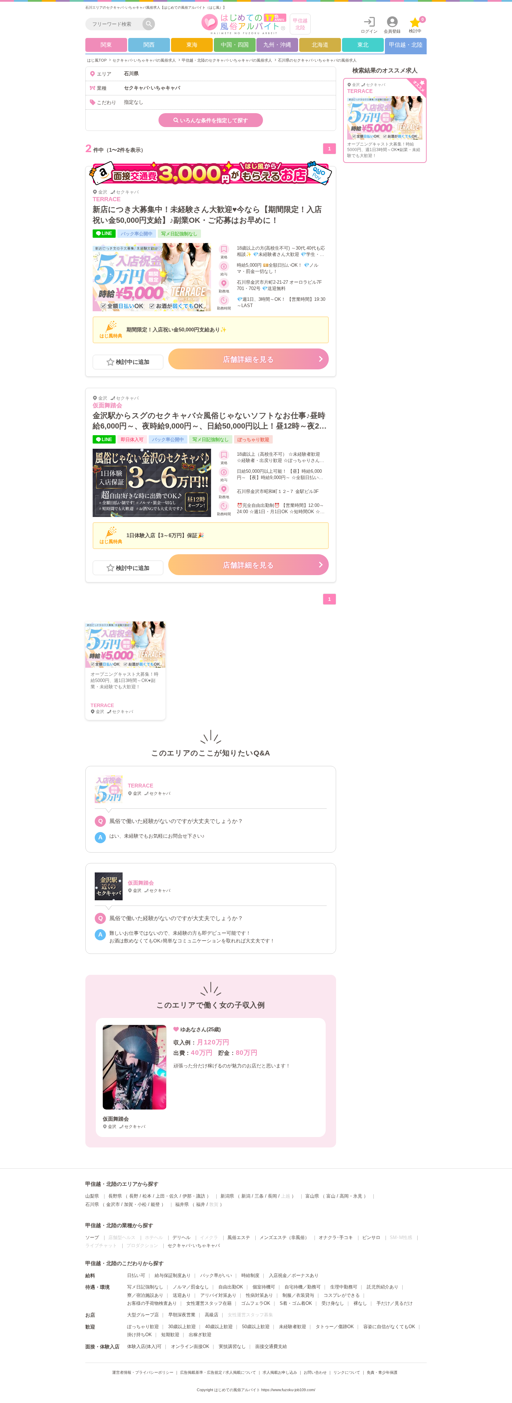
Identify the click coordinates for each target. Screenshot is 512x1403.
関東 (106, 45)
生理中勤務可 (343, 1287)
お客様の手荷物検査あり (152, 1303)
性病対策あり (259, 1295)
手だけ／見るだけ (395, 1303)
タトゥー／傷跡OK (335, 1326)
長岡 (272, 1196)
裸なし (360, 1303)
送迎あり (182, 1295)
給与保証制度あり (173, 1275)
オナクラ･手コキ (336, 1237)
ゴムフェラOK (255, 1303)
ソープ (92, 1237)
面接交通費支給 (271, 1346)
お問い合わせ (315, 1372)
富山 (330, 1196)
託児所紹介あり (382, 1287)
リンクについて (346, 1372)
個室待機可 (264, 1287)
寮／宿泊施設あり (145, 1295)
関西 (149, 45)
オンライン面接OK (190, 1346)
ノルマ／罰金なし (191, 1287)
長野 (133, 1196)
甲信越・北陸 (405, 45)
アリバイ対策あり (218, 1295)
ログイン (369, 31)
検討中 (416, 25)
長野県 (115, 1196)
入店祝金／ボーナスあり (294, 1275)
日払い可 (136, 1275)
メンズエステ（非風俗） (284, 1237)
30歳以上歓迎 (182, 1326)
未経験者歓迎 (292, 1326)
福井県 (182, 1204)
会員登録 (392, 31)
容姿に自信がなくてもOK (389, 1326)
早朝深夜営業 (181, 1314)
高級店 (211, 1314)
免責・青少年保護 (382, 1372)
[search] (115, 24)
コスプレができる (342, 1295)
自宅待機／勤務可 (303, 1287)
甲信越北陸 (300, 24)
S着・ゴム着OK (296, 1303)
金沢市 (113, 1204)
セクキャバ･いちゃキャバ (194, 1245)
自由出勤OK (230, 1287)
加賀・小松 (135, 1204)
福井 (200, 1204)
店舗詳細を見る (248, 359)
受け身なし (332, 1303)
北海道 (320, 45)
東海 (191, 45)
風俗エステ (238, 1237)
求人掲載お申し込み (280, 1372)
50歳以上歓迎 (256, 1326)
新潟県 (227, 1196)
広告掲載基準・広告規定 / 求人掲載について (218, 1372)
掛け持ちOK (139, 1334)
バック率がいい (216, 1275)
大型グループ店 (143, 1314)
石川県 (92, 1204)
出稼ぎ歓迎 (200, 1334)
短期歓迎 (170, 1334)
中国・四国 (235, 45)
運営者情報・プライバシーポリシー (142, 1372)
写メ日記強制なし (145, 1287)
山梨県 (92, 1196)
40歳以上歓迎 (219, 1326)
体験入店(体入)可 (144, 1346)
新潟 (245, 1196)
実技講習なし (232, 1346)
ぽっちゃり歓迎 (143, 1326)
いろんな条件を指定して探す (214, 120)
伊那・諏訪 (194, 1196)
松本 (147, 1196)
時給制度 (250, 1275)
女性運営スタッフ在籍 (209, 1303)
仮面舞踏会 (107, 405)
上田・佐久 (167, 1196)
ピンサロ (371, 1237)
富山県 (312, 1196)
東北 (363, 45)
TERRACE (107, 199)
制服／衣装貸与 (298, 1295)
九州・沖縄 (277, 45)
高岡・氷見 (351, 1196)
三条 (259, 1196)
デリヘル (181, 1237)
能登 (155, 1204)
